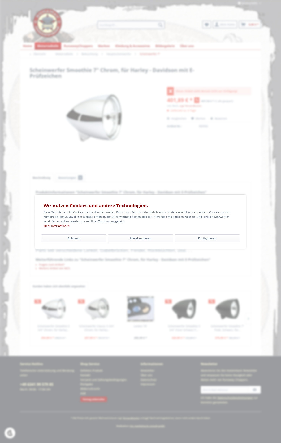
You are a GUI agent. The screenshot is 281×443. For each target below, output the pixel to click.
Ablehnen (73, 238)
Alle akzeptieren (140, 238)
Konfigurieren (207, 238)
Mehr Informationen (57, 226)
